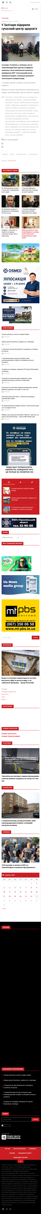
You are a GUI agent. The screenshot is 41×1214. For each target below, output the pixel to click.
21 (26, 896)
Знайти (35, 637)
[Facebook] (3, 2)
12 (15, 892)
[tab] (9, 482)
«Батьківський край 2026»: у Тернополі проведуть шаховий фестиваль (18, 397)
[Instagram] (6, 2)
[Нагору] (20, 1161)
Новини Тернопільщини (11, 736)
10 (4, 892)
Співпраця (32, 1148)
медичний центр (21, 154)
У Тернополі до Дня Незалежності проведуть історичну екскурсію (20, 350)
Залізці (12, 154)
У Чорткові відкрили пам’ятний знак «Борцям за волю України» (30, 190)
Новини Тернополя (9, 734)
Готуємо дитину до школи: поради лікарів (15, 334)
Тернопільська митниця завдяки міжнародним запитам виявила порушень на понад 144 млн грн (20, 388)
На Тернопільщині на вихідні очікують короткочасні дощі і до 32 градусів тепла (20, 406)
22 (31, 896)
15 (31, 892)
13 (20, 892)
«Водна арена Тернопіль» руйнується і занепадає (18, 342)
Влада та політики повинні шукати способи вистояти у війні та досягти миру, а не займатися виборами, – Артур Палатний (19, 680)
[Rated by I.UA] (20, 1126)
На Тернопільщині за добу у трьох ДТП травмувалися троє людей (10, 190)
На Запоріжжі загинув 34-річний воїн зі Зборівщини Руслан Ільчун (10, 211)
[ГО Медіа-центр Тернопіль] (20, 1136)
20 (20, 896)
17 (4, 896)
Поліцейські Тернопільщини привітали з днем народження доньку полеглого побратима (17, 379)
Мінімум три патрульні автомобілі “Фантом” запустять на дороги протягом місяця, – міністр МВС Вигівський (20, 416)
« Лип (4, 908)
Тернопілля (5, 18)
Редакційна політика (21, 1157)
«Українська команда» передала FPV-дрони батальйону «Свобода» (20, 370)
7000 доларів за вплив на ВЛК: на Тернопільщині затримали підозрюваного (18, 866)
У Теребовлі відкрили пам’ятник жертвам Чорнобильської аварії (29, 211)
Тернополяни (12, 160)
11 (9, 892)
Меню (36, 9)
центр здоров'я (33, 154)
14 (26, 892)
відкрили (5, 154)
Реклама (12, 1153)
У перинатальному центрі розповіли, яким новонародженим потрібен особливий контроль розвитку (18, 360)
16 (36, 892)
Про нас (7, 1148)
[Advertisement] (20, 951)
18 (9, 896)
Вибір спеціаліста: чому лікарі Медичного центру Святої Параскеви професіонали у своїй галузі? (30, 234)
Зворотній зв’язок (20, 1148)
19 (15, 896)
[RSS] (10, 2)
